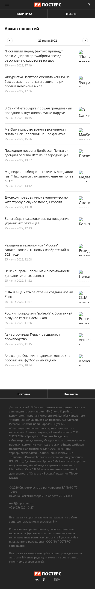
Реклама (24, 394)
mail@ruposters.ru (21, 503)
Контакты (71, 394)
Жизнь (71, 14)
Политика (24, 14)
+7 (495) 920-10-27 (21, 507)
